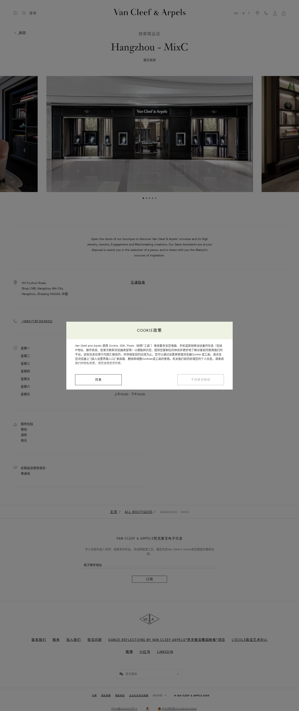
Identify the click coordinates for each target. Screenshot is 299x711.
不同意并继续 (200, 379)
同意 (98, 379)
